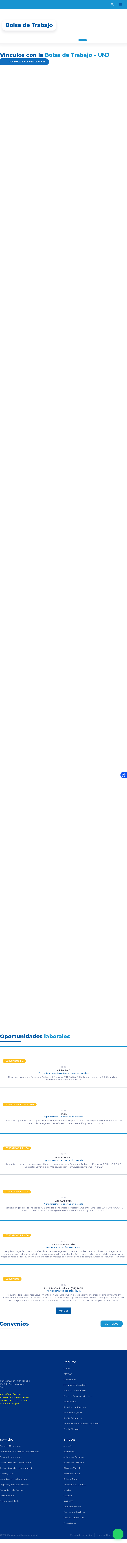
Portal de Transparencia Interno (78, 1396)
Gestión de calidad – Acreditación (15, 1463)
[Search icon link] (112, 5)
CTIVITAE (68, 1374)
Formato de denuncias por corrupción (81, 1423)
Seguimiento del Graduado (12, 1490)
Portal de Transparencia (75, 1390)
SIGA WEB (68, 1501)
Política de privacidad (81, 1535)
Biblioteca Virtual (72, 1468)
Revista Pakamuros (73, 1418)
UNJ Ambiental (7, 1496)
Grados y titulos (7, 1474)
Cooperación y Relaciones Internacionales (19, 1452)
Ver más (63, 1311)
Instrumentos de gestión (75, 1385)
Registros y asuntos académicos (14, 1485)
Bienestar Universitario (10, 1446)
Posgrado (68, 1496)
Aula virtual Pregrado (74, 1457)
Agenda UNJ (69, 1452)
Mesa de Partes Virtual (74, 1518)
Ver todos (111, 1324)
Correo (67, 1368)
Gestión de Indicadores (74, 1512)
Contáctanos (70, 1379)
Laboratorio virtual (72, 1507)
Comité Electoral (71, 1429)
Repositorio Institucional (75, 1407)
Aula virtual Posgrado (74, 1463)
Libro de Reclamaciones (109, 1535)
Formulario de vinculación (27, 61)
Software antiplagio (9, 1501)
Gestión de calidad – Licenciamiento (16, 1468)
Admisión (68, 1446)
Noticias (67, 1490)
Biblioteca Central (72, 1474)
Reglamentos (70, 1401)
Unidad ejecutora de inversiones (14, 1479)
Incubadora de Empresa (75, 1485)
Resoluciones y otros (73, 1412)
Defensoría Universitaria (11, 1457)
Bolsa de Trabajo (71, 1479)
